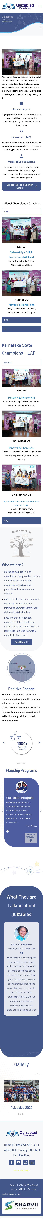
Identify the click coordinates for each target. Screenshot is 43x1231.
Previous (2, 809)
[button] (3, 742)
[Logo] (18, 6)
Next (41, 809)
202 (28, 1145)
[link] (21, 732)
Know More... (31, 826)
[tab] (21, 211)
